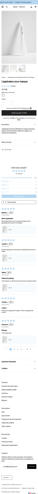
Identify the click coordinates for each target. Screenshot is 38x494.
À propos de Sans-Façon (10, 386)
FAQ (3, 412)
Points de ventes (7, 442)
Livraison (4, 368)
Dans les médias (7, 397)
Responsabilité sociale (9, 390)
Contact (4, 438)
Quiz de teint (6, 416)
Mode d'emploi (6, 142)
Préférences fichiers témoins (11, 492)
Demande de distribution (10, 445)
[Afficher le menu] (2, 7)
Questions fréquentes (9, 362)
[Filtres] (4, 202)
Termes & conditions (28, 488)
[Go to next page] (31, 349)
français (6, 477)
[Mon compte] (31, 6)
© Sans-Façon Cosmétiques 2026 (11, 484)
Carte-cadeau (6, 426)
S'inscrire (32, 466)
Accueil (3, 77)
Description (5, 124)
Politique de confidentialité (11, 488)
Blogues (4, 400)
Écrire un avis (19, 196)
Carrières (5, 393)
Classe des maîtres (8, 423)
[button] (6, 86)
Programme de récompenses (11, 419)
